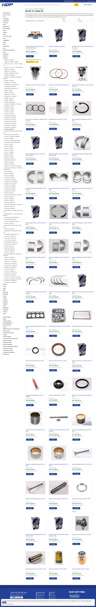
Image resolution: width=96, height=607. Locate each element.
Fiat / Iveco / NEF (7, 36)
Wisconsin (5, 309)
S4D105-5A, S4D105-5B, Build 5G (12, 140)
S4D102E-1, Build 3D (9, 113)
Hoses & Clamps (7, 336)
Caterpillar (6, 18)
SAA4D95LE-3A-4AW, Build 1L (12, 84)
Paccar (5, 296)
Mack (4, 288)
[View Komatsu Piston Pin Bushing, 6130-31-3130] (30, 439)
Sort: (79, 18)
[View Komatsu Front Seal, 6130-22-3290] (30, 370)
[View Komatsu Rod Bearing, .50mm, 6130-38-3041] (30, 267)
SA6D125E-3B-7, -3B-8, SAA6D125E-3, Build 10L (13, 214)
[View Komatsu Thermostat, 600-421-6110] (76, 544)
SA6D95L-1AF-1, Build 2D (11, 96)
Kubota (5, 284)
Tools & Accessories (8, 350)
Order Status (40, 597)
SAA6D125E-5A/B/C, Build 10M (12, 217)
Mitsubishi (5, 294)
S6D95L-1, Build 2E (9, 98)
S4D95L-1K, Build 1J (9, 80)
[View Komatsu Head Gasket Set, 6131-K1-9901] (53, 335)
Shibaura (5, 304)
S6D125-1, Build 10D (9, 198)
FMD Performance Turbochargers (11, 328)
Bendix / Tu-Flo (7, 15)
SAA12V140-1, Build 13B (10, 238)
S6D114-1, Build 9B (9, 175)
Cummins (5, 22)
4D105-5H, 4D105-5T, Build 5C (12, 134)
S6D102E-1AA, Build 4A (10, 119)
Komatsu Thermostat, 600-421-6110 (81, 534)
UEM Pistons (6, 354)
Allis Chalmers (6, 13)
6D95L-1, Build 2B (9, 92)
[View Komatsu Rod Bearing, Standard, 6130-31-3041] (53, 232)
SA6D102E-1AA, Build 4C (10, 123)
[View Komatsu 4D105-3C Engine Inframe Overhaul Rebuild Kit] (30, 56)
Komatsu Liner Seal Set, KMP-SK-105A (59, 85)
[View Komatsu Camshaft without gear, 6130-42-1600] (53, 439)
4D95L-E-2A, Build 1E (9, 69)
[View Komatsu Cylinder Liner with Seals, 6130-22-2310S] (76, 56)
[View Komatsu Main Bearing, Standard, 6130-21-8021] (30, 198)
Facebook (53, 595)
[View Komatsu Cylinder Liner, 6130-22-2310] (30, 94)
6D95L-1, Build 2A (9, 90)
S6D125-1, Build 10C (9, 196)
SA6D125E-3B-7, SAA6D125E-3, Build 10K (12, 211)
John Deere (6, 54)
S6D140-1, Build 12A (9, 223)
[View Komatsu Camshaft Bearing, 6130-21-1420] (30, 474)
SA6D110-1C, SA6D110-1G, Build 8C (13, 165)
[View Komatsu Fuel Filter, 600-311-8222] (53, 578)
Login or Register (91, 1)
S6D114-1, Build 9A (9, 173)
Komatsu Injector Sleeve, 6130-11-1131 (36, 569)
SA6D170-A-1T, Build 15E (11, 261)
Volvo (4, 305)
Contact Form (41, 594)
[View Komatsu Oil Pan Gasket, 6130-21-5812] (76, 335)
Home (26, 9)
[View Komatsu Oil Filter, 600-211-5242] (76, 578)
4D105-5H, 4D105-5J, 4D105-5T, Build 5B (12, 131)
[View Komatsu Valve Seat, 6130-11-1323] (76, 508)
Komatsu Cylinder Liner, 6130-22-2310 (36, 85)
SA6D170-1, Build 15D (10, 259)
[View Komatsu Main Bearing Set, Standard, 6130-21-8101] (53, 163)
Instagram (53, 597)
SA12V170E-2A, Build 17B (11, 273)
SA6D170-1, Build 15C (10, 257)
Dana (4, 24)
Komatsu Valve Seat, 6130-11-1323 (81, 498)
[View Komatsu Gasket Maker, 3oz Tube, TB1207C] (30, 405)
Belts (4, 319)
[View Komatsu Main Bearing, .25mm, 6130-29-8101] (53, 198)
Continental (6, 20)
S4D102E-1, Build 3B (9, 110)
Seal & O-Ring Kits (7, 344)
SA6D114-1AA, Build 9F (10, 185)
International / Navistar (9, 50)
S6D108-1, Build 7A (9, 156)
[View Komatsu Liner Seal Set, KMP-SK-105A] (53, 94)
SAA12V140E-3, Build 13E (11, 244)
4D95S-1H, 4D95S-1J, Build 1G (12, 73)
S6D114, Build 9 (8, 171)
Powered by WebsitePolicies (7, 604)
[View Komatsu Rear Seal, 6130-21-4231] (53, 370)
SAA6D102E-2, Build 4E (10, 127)
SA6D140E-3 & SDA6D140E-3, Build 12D (12, 231)
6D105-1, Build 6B (9, 146)
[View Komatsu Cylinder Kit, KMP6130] (53, 56)
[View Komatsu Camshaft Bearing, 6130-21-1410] (76, 439)
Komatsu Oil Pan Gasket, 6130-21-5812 (82, 326)
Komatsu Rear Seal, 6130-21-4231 (58, 360)
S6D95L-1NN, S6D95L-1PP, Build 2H (13, 104)
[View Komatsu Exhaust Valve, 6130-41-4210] (76, 473)
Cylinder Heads (7, 321)
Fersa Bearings (7, 325)
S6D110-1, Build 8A (9, 162)
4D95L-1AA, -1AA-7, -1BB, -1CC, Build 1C (12, 64)
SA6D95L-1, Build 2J (9, 106)
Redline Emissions (7, 342)
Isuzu (4, 52)
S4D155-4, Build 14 (9, 246)
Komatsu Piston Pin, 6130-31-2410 (58, 119)
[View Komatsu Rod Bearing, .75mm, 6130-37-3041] (76, 267)
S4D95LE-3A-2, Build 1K (10, 82)
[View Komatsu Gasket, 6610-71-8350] (53, 404)
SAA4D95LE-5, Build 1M (10, 86)
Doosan (5, 32)
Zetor (4, 313)
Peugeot (5, 300)
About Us (53, 594)
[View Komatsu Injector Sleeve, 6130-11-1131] (30, 578)
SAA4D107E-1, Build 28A (10, 282)
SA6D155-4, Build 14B (10, 250)
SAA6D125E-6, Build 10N (10, 219)
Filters (4, 326)
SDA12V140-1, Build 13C (10, 240)
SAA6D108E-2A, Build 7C (10, 160)
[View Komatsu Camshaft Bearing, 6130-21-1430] (53, 474)
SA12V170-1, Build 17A (10, 271)
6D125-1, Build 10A (9, 192)
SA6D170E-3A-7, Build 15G (11, 265)
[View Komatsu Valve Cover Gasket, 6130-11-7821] (76, 370)
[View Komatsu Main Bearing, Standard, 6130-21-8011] (76, 163)
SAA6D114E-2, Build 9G (10, 187)
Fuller (4, 42)
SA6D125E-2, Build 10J (10, 208)
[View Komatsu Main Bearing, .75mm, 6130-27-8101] (30, 232)
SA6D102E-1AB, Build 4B (10, 121)
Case (4, 16)
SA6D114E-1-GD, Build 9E (11, 183)
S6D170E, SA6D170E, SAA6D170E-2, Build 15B (12, 254)
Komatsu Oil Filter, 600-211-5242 (80, 569)
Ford (4, 38)
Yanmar (5, 311)
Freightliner (6, 40)
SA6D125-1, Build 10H (10, 206)
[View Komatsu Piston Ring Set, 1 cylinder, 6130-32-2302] (30, 129)
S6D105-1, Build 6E (9, 152)
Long (4, 286)
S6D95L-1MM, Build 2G (10, 102)
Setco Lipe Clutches (8, 348)
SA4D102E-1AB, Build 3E (10, 115)
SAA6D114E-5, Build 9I (10, 191)
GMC (4, 44)
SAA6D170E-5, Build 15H (10, 267)
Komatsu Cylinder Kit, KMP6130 (57, 46)
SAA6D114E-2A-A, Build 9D (11, 181)
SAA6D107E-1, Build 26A (10, 275)
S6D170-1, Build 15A (9, 252)
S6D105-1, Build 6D (9, 150)
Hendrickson (6, 46)
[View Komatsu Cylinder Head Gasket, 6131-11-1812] (30, 336)
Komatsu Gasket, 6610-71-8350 (57, 395)
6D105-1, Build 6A (9, 144)
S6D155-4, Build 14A (9, 248)
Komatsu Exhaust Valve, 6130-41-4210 (82, 464)
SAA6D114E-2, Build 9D (10, 179)
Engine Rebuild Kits (8, 323)
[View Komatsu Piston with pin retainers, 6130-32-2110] (76, 94)
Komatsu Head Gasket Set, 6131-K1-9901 (59, 326)
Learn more (88, 600)
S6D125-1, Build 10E (9, 200)
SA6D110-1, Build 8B (9, 164)
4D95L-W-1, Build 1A (9, 59)
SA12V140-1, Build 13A (10, 236)
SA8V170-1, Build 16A (10, 269)
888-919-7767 (41, 595)
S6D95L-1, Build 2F (9, 100)
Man (4, 290)
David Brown (6, 26)
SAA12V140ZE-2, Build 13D (11, 242)
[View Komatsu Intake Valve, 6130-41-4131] (30, 508)
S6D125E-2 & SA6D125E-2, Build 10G (13, 204)
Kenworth (5, 56)
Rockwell (5, 302)
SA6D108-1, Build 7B (9, 158)
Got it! (4, 602)
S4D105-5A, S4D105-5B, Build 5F (12, 142)
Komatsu (5, 58)
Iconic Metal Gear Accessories (10, 338)
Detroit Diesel (6, 28)
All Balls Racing (7, 317)
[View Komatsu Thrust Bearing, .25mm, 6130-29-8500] (53, 301)
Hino (4, 48)
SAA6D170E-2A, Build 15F (11, 263)
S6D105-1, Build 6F (9, 154)
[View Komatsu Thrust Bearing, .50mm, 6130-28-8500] (76, 301)
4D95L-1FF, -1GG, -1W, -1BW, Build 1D (14, 67)
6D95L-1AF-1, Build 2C (10, 94)
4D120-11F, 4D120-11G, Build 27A (13, 277)
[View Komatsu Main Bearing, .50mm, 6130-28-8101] (76, 198)
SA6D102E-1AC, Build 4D (10, 125)
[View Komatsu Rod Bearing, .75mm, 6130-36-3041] (53, 267)
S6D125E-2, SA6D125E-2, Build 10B (13, 194)
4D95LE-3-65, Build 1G (10, 75)
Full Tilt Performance (8, 332)
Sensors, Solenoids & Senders (10, 346)
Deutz (4, 30)
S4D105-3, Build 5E (9, 138)
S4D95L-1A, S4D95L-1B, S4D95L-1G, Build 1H (12, 77)
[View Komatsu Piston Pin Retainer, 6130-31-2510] (76, 129)
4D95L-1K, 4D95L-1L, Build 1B (12, 61)
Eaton (4, 34)
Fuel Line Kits (6, 330)
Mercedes (5, 292)
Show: (63, 18)
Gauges (5, 334)
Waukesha (5, 307)
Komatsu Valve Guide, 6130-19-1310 (58, 498)
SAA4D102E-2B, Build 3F (10, 117)
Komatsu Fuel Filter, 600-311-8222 (58, 569)
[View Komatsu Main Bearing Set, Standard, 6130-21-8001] (30, 163)
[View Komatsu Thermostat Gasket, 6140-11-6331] (76, 405)
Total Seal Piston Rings (9, 352)
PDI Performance (7, 340)
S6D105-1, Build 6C (9, 148)
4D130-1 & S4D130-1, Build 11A (12, 221)
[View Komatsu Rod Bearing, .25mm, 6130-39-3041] (76, 232)
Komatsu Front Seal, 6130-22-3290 (35, 360)
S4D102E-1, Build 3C (9, 112)
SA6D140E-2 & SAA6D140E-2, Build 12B (12, 226)
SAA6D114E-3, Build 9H (10, 189)
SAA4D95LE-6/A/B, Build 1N (11, 88)
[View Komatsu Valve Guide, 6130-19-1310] (53, 508)
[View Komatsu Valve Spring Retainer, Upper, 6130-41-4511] (53, 544)
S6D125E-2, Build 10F (10, 202)
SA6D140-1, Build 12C (10, 228)
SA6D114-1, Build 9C (9, 177)
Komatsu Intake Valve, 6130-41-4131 (35, 498)
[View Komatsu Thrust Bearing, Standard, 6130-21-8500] (30, 301)
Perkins (5, 298)
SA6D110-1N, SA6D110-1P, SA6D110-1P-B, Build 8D (13, 168)
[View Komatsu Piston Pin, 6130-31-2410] (53, 129)
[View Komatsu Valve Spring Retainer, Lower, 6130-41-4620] (30, 544)
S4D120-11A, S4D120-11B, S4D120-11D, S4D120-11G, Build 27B (12, 279)
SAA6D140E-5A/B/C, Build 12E (12, 234)
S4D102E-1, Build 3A (9, 108)
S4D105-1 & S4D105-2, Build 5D (12, 136)
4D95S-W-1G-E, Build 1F (10, 71)
